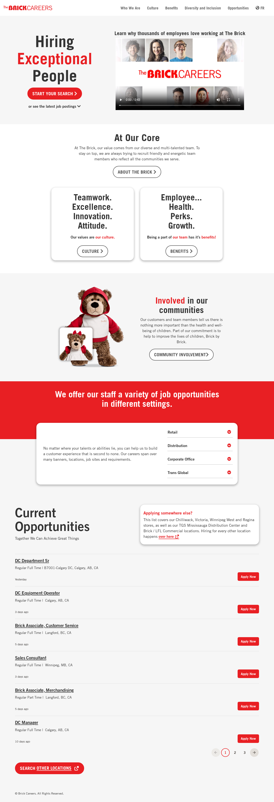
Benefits (171, 8)
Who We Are (130, 8)
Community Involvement (180, 354)
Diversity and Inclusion (203, 8)
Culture (152, 8)
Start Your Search (53, 93)
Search (45, 768)
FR (261, 8)
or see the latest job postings (52, 106)
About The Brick (135, 172)
